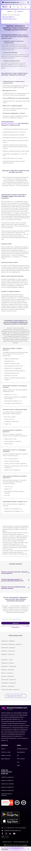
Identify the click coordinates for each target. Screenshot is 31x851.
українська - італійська (8, 641)
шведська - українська (8, 654)
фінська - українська (7, 673)
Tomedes (25, 845)
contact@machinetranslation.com (12, 830)
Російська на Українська (7, 790)
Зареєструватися (5, 758)
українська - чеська (7, 659)
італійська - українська (8, 651)
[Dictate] (28, 22)
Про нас (3, 748)
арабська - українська (7, 669)
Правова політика (7, 841)
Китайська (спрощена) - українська (11, 644)
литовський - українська (8, 679)
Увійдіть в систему (6, 755)
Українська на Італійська (7, 783)
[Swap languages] (15, 11)
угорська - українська (7, 676)
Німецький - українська (8, 647)
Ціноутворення (21, 752)
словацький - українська (8, 683)
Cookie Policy (4, 849)
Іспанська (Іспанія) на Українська (6, 794)
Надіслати (15, 623)
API (18, 755)
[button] (26, 22)
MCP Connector (21, 758)
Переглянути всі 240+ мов (15, 696)
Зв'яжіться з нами (5, 752)
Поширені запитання (22, 748)
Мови (18, 765)
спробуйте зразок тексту (9, 19)
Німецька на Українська (7, 780)
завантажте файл (7, 17)
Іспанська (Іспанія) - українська (10, 689)
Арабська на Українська (7, 787)
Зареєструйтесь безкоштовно (14, 234)
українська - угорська (7, 663)
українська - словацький (8, 666)
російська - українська (7, 686)
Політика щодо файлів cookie (20, 841)
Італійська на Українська (7, 777)
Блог (18, 762)
